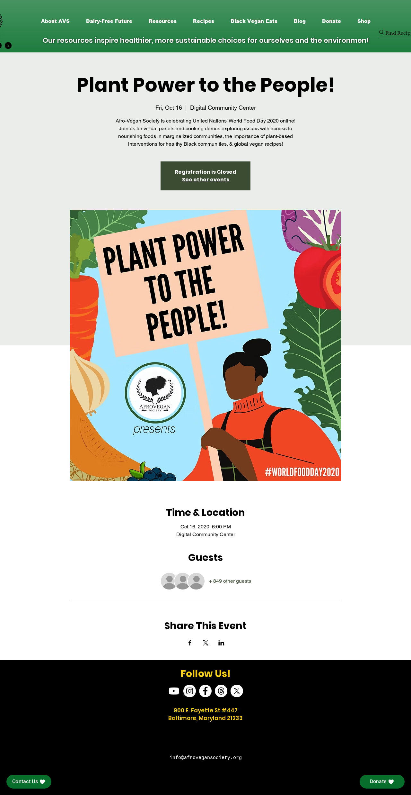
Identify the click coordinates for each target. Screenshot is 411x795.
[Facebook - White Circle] (205, 691)
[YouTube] (174, 691)
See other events (205, 179)
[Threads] (221, 691)
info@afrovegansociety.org (206, 758)
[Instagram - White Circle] (189, 691)
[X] (8, 45)
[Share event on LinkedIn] (221, 642)
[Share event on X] (206, 642)
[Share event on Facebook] (190, 642)
